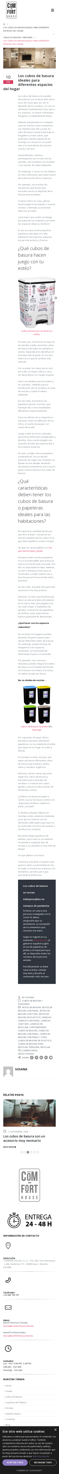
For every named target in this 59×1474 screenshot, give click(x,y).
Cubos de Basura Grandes (34, 726)
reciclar (45, 1047)
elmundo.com (40, 940)
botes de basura (31, 1007)
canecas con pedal (29, 1020)
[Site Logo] (11, 10)
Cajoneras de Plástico (16, 1402)
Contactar (10, 1419)
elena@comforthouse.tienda (18, 1335)
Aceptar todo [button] (15, 1462)
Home (8, 1385)
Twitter (36, 1057)
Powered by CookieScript (29, 1470)
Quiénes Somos (13, 1413)
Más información (41, 1456)
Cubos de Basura (14, 1396)
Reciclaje (36, 729)
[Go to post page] (29, 1113)
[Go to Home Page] (4, 24)
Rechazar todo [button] (43, 1462)
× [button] (55, 1430)
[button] (21, 1152)
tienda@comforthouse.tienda (18, 1325)
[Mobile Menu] (53, 10)
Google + (46, 1057)
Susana (29, 997)
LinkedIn (41, 1057)
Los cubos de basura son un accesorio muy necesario (24, 1138)
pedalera (34, 1047)
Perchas (9, 1408)
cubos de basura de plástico (34, 1040)
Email (51, 1057)
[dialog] (29, 1450)
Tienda (9, 1391)
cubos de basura (27, 1030)
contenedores (37, 1027)
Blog (8, 1424)
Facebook (32, 1057)
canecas (46, 1017)
